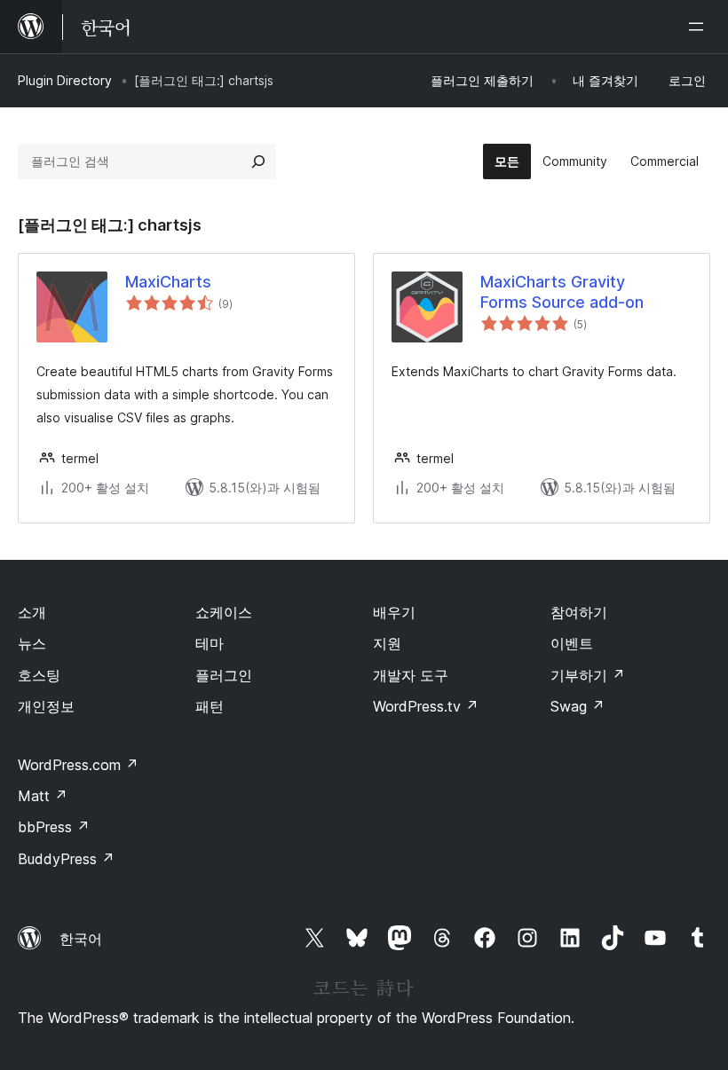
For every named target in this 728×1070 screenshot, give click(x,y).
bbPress (54, 827)
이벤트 (571, 643)
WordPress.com (78, 765)
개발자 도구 (410, 675)
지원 (387, 643)
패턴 (209, 706)
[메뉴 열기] (699, 26)
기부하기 (587, 675)
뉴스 (32, 643)
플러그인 (223, 675)
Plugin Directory (65, 80)
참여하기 (578, 612)
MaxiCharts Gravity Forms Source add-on (562, 291)
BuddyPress (66, 859)
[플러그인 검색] (258, 161)
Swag (577, 706)
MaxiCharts (168, 281)
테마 (209, 643)
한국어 (80, 939)
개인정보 (46, 706)
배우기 (394, 612)
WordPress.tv (426, 706)
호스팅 (39, 675)
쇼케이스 (223, 612)
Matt (42, 796)
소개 (32, 612)
